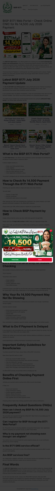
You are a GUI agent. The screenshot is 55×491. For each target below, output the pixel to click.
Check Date (15, 259)
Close (40, 259)
